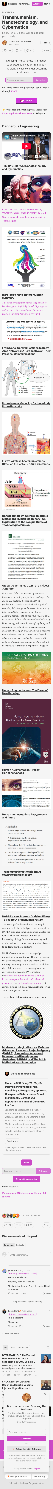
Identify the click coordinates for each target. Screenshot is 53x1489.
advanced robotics (14, 975)
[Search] (48, 1347)
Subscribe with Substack (28, 1449)
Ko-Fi (14, 91)
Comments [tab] (8, 1245)
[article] (26, 1365)
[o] (46, 1385)
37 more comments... (11, 1333)
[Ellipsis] (49, 1270)
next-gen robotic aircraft (21, 979)
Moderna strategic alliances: (20, 1047)
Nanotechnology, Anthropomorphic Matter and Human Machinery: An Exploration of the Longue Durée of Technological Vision (25, 520)
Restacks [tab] (20, 1245)
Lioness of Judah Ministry (20, 41)
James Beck (13, 1270)
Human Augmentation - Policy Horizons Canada (21, 771)
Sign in (47, 4)
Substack (13, 1483)
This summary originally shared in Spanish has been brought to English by (24, 304)
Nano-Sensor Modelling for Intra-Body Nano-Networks (26, 405)
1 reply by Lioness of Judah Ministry (26, 1301)
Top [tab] (5, 1347)
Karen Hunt (13, 1310)
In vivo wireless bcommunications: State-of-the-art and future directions (26, 462)
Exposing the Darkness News (17, 113)
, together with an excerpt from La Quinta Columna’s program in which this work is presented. (25, 310)
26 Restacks (35, 1215)
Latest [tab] (12, 1347)
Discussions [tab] (23, 1347)
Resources (8, 12)
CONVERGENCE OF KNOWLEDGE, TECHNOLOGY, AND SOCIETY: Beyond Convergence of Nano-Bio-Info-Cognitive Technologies (24, 215)
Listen (47, 43)
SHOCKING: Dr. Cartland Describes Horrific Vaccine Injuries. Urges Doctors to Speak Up (17, 1385)
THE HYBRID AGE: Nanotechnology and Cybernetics (24, 167)
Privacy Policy (31, 1461)
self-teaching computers (31, 983)
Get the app (39, 1476)
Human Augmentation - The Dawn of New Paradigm (25, 692)
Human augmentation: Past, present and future (24, 816)
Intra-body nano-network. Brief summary (22, 296)
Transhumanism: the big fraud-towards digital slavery (22, 873)
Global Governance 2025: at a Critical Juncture (25, 587)
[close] (45, 1394)
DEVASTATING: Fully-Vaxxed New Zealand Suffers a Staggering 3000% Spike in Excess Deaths (18, 1358)
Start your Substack (19, 1476)
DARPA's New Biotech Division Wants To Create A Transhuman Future (26, 918)
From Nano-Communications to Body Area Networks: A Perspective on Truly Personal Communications (26, 351)
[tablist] (14, 1245)
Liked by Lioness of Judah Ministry (23, 1274)
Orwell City (33, 306)
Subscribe (37, 4)
